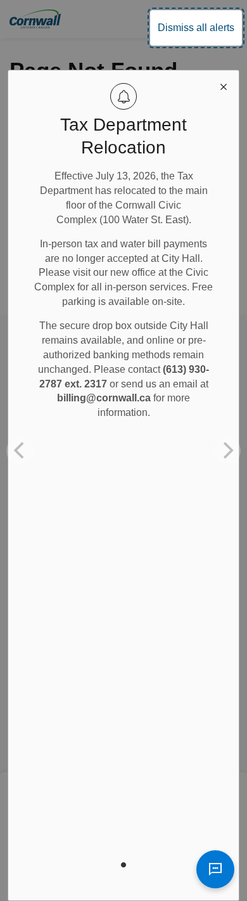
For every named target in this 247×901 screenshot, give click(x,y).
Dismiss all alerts (196, 27)
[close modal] (223, 85)
